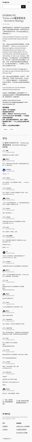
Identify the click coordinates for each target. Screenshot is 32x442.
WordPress (6, 438)
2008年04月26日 (10, 152)
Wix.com (8, 76)
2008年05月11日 (10, 263)
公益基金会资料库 (21, 429)
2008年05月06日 (10, 228)
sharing (5, 129)
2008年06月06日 (10, 363)
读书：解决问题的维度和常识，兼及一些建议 (15, 119)
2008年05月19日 (10, 340)
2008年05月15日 (10, 282)
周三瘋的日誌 (6, 2)
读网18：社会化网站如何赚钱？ (11, 125)
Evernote (24, 27)
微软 (13, 80)
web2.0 (11, 129)
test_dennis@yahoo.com (8, 346)
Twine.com (9, 44)
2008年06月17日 (10, 390)
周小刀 (7, 294)
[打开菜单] (28, 2)
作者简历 (5, 426)
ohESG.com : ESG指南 (22, 426)
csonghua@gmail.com (11, 357)
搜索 (23, 6)
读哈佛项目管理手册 (8, 112)
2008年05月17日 (10, 329)
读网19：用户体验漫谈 (9, 110)
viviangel (8, 169)
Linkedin (5, 429)
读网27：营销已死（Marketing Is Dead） (15, 113)
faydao (8, 198)
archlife (8, 362)
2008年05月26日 (10, 351)
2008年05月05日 (10, 179)
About (5, 58)
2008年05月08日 (10, 253)
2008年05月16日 (10, 295)
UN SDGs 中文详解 (21, 432)
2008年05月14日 (10, 271)
